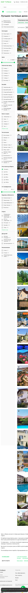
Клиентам (17, 570)
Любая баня (7, 116)
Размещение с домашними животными (7, 216)
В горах (6, 252)
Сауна (6, 121)
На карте (19, 558)
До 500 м (6, 177)
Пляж (6, 227)
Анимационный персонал (7, 240)
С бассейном (25, 558)
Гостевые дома (5, 556)
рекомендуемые (21, 27)
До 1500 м (6, 182)
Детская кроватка (9, 243)
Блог (16, 580)
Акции (16, 577)
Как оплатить (18, 575)
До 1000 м (6, 179)
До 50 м (5, 171)
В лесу (6, 250)
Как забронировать (20, 573)
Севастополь (21, 22)
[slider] (1, 62)
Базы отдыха (20, 560)
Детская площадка (7, 237)
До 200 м (6, 174)
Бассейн (7, 225)
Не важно (6, 169)
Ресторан (7, 222)
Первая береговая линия (8, 255)
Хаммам (6, 123)
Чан (5, 126)
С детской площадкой (22, 556)
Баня (6, 119)
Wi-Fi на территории (8, 220)
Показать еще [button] (5, 128)
